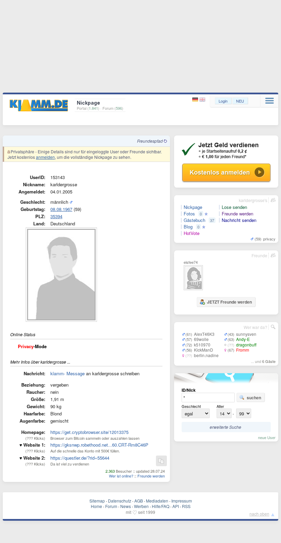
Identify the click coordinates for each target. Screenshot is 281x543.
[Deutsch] (195, 99)
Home (96, 506)
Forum (111, 506)
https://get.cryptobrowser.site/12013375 (89, 432)
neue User (267, 437)
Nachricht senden (239, 220)
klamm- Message (67, 373)
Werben (141, 506)
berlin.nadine (206, 355)
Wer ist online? (121, 476)
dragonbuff (246, 344)
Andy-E (243, 339)
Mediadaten (157, 501)
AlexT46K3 (204, 334)
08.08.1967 (61, 209)
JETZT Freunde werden (229, 302)
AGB (138, 501)
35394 (56, 216)
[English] (202, 99)
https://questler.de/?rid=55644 (79, 458)
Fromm (242, 350)
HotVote (191, 233)
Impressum (181, 501)
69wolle (201, 339)
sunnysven (246, 334)
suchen (254, 397)
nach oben (259, 514)
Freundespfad (150, 141)
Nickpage (193, 207)
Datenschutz (119, 501)
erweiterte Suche (225, 427)
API (175, 506)
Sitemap (97, 501)
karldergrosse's (253, 200)
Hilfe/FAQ (160, 506)
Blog (188, 226)
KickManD (203, 350)
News (125, 506)
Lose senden (234, 207)
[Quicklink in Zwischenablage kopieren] (161, 461)
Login (223, 101)
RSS (186, 506)
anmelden (45, 157)
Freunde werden (151, 476)
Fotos (189, 213)
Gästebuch (194, 220)
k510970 (202, 344)
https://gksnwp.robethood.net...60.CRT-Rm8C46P (99, 444)
